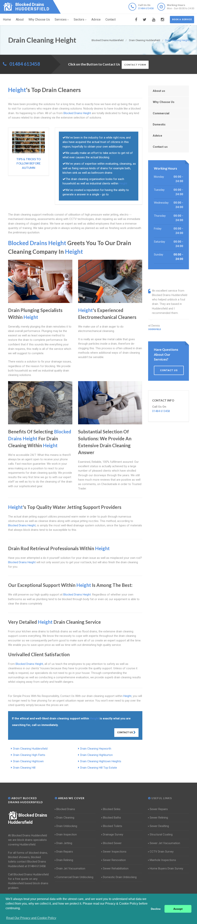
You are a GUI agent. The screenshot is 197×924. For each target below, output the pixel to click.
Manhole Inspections (163, 860)
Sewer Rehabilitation (116, 868)
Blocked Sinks (111, 809)
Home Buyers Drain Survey (166, 868)
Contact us (160, 146)
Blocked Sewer (112, 843)
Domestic (159, 124)
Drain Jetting (64, 843)
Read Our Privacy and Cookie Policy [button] (31, 918)
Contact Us (125, 732)
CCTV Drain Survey (162, 851)
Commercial (161, 113)
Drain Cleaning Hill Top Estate (98, 767)
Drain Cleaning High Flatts (29, 755)
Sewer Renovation (114, 860)
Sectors (79, 19)
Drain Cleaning (65, 817)
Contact (110, 19)
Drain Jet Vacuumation (70, 868)
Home (7, 19)
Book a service (182, 19)
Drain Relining (64, 860)
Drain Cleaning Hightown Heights (100, 761)
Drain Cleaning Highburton (96, 755)
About (20, 19)
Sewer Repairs (159, 809)
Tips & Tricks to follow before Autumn (28, 163)
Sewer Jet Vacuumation (165, 843)
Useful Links (161, 798)
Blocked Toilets (112, 826)
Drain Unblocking (66, 826)
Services (61, 19)
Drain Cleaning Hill (24, 767)
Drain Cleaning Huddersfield (30, 748)
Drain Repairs (64, 851)
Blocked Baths (112, 817)
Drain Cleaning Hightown (28, 761)
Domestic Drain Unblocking (120, 877)
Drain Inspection (66, 834)
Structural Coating (161, 834)
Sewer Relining (159, 817)
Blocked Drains (65, 809)
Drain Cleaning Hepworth (95, 748)
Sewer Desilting (159, 826)
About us (159, 91)
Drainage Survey (113, 834)
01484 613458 (146, 8)
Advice (96, 19)
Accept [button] (178, 908)
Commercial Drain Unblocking (74, 877)
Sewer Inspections (114, 851)
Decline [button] (156, 908)
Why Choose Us (39, 19)
